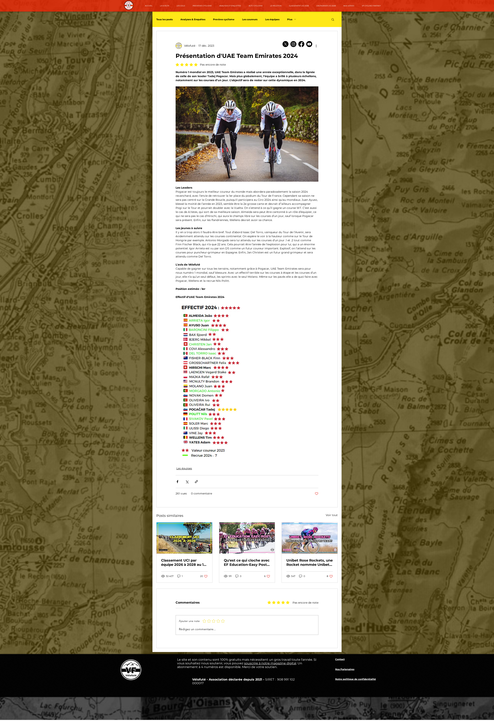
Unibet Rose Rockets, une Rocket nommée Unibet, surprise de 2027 (309, 562)
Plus (289, 19)
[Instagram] (293, 44)
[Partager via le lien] (196, 481)
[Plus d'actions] (316, 45)
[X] (285, 44)
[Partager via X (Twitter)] (187, 481)
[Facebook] (301, 44)
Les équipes (272, 19)
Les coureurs (249, 19)
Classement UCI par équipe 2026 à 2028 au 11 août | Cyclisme (183, 562)
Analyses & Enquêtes (192, 19)
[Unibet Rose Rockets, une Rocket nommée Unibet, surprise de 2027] (310, 538)
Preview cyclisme (223, 19)
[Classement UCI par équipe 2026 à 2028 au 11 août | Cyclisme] (184, 538)
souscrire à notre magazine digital (270, 663)
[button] (333, 19)
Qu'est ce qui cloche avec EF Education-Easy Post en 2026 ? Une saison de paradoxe (247, 562)
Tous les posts (164, 19)
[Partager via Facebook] (177, 481)
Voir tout (332, 515)
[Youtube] (309, 44)
